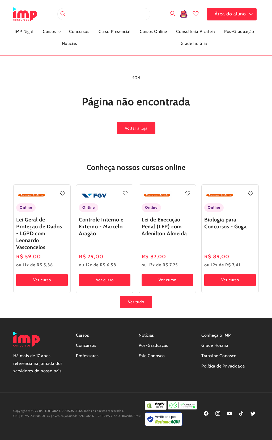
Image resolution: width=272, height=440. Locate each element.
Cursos (82, 335)
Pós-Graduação (154, 345)
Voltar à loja (136, 128)
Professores (87, 355)
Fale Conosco (152, 355)
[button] (51, 32)
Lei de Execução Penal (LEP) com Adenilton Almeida (164, 226)
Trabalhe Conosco (219, 355)
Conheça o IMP (216, 335)
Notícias (146, 335)
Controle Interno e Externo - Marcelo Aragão (101, 226)
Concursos (86, 345)
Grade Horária (214, 345)
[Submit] (63, 14)
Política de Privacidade (223, 366)
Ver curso (42, 279)
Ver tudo (136, 302)
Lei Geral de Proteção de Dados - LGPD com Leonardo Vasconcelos (39, 233)
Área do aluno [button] (230, 14)
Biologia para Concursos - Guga (225, 223)
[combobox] (103, 14)
